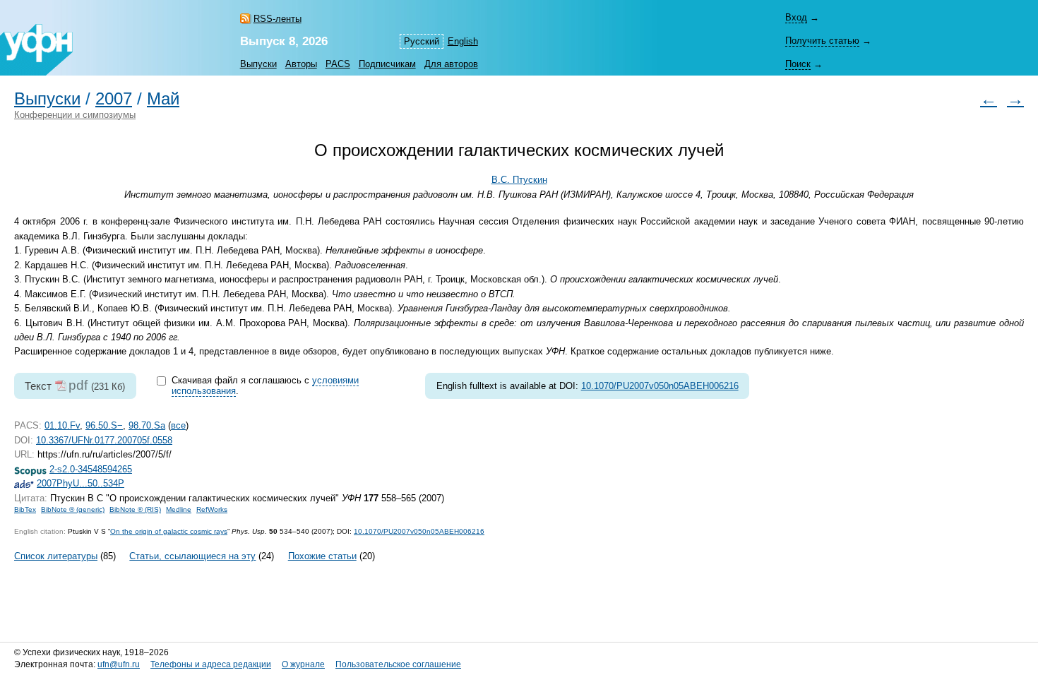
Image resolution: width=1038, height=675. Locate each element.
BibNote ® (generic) (73, 509)
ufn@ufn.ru (118, 664)
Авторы (301, 64)
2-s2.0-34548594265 (90, 469)
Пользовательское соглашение (398, 664)
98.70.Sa (147, 425)
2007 (113, 99)
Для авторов (451, 64)
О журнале (303, 664)
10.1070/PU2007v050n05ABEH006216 (660, 386)
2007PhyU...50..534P (80, 483)
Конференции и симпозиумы (75, 114)
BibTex (25, 509)
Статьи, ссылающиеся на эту (192, 556)
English (463, 41)
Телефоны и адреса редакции (210, 664)
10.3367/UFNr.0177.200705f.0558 (104, 440)
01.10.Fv (62, 425)
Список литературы (55, 556)
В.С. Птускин (519, 179)
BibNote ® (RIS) (135, 509)
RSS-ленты (277, 18)
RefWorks (211, 509)
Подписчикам (387, 64)
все (178, 425)
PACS (338, 64)
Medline (178, 509)
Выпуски (258, 64)
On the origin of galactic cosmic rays (168, 531)
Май (163, 99)
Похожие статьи (322, 556)
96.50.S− (104, 425)
